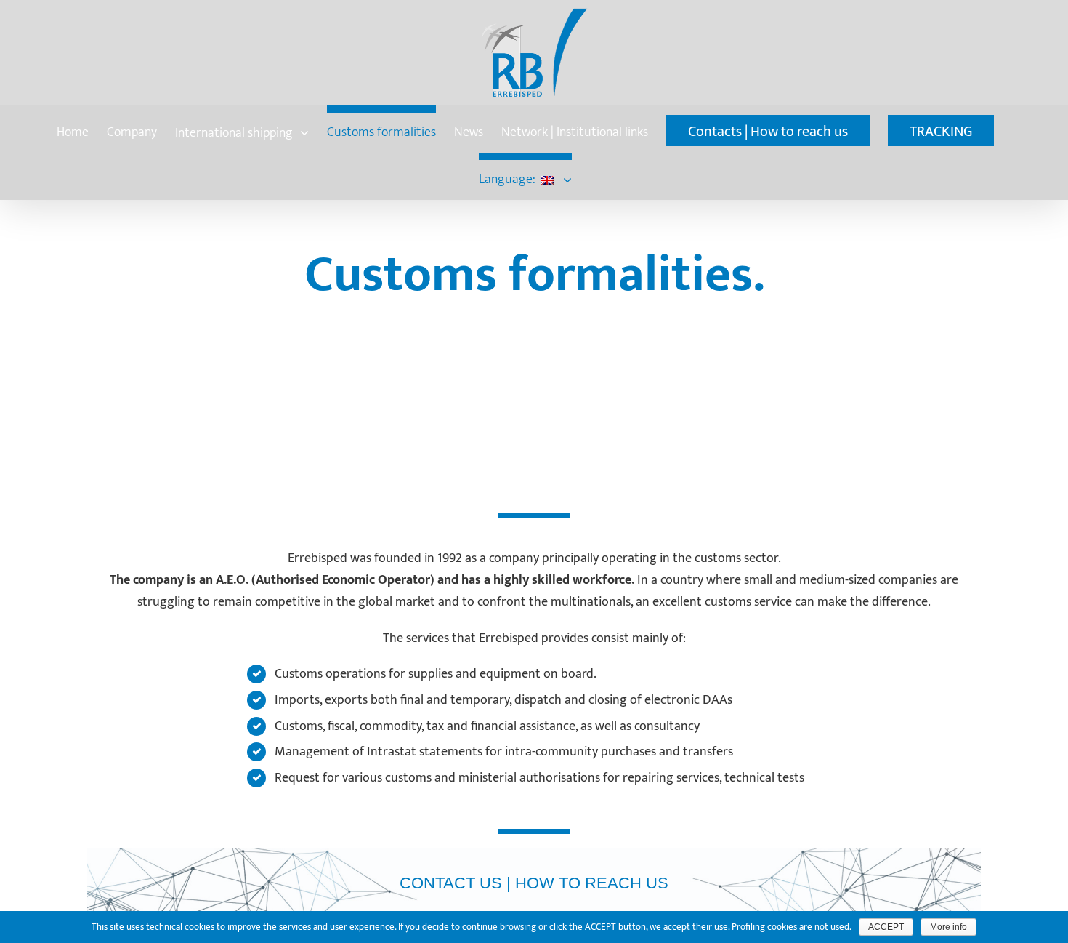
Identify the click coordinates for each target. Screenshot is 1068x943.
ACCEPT (886, 927)
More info (948, 927)
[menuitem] (73, 129)
